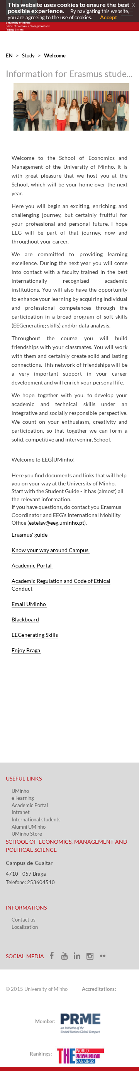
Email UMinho (29, 604)
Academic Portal (32, 565)
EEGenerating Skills (35, 634)
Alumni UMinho (29, 827)
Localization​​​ (25, 927)
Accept (108, 17)
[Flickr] (104, 958)
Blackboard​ (25, 619)
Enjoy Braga (26, 650)
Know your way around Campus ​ (51, 550)
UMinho (20, 791)
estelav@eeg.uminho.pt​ (56, 522)
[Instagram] (92, 958)
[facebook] (54, 958)
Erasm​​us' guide (29, 534)
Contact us (24, 920)
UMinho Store (27, 834)
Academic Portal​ (30, 805)
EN (9, 55)
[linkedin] (79, 958)
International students (36, 819)
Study (28, 55)
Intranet (21, 812)
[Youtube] (67, 958)
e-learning (23, 798)
